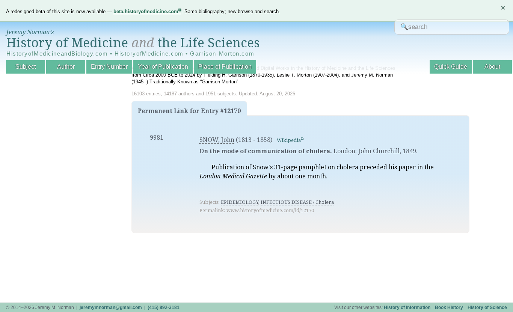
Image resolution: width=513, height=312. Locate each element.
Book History (449, 307)
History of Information (407, 307)
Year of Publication (163, 66)
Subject (25, 66)
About (492, 66)
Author (66, 66)
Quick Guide (450, 66)
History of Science (487, 307)
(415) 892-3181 (164, 307)
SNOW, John (216, 139)
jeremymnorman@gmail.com (111, 307)
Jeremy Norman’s (30, 32)
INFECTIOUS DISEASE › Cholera (297, 202)
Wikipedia (289, 140)
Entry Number (109, 66)
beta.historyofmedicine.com (145, 11)
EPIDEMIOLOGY (239, 202)
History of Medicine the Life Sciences (133, 42)
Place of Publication (225, 66)
